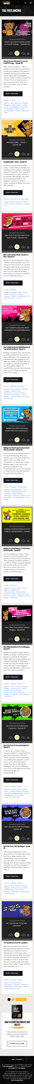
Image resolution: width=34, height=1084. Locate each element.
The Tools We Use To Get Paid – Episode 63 (15, 943)
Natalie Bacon (16, 395)
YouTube (18, 298)
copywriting (7, 494)
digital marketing (17, 494)
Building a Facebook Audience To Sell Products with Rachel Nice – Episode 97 (17, 550)
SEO (28, 296)
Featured (13, 684)
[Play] (17, 53)
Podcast (12, 100)
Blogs (19, 292)
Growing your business (19, 495)
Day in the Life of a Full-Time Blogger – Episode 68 (16, 847)
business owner (15, 391)
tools (18, 988)
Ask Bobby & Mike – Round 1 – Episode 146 (15, 162)
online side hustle (15, 397)
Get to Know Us (15, 199)
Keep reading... (13, 93)
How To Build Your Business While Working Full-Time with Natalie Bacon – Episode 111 (17, 348)
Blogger (25, 103)
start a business (8, 399)
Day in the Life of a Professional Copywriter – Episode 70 (16, 746)
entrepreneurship (19, 393)
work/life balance (9, 894)
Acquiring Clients (16, 490)
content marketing (15, 690)
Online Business (9, 109)
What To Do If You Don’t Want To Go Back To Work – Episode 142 (15, 256)
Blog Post (18, 103)
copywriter (13, 294)
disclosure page (17, 1080)
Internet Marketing (18, 497)
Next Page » (21, 999)
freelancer (14, 296)
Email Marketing (15, 107)
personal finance (9, 111)
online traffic (7, 696)
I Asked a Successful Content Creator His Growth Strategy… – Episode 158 (15, 62)
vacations (27, 204)
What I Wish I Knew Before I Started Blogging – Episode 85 (16, 648)
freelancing (24, 107)
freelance (13, 596)
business (18, 202)
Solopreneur (14, 598)
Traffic (6, 113)
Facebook (7, 296)
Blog (12, 103)
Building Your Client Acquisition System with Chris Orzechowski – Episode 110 (16, 449)
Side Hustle (25, 111)
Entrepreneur (8, 393)
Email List (27, 793)
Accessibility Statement (16, 1068)
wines (5, 206)
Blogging (7, 105)
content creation (16, 105)
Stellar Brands (8, 1066)
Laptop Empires (8, 2)
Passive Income (19, 109)
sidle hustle (25, 397)
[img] (11, 53)
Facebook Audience (10, 594)
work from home (9, 298)
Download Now (17, 1043)
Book (12, 202)
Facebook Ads (20, 592)
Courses (11, 204)
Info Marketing (21, 487)
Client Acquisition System (19, 492)
